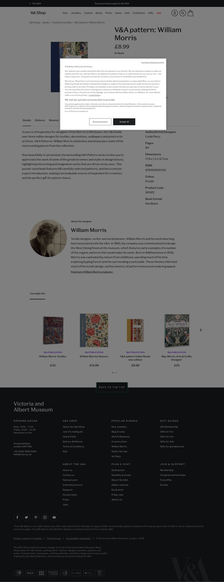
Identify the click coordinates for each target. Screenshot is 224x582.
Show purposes (100, 122)
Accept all (124, 122)
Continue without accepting (152, 62)
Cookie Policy (95, 95)
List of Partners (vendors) (76, 111)
